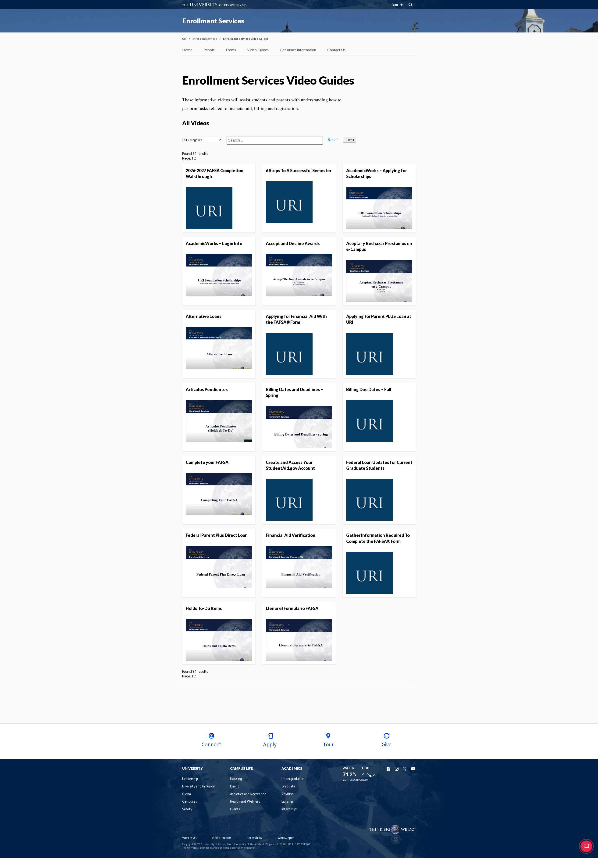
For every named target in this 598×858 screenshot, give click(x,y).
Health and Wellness (245, 802)
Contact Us (336, 49)
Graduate (288, 786)
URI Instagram (397, 769)
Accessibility (254, 838)
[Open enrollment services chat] (586, 846)
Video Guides (258, 49)
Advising (287, 794)
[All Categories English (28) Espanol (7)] (202, 139)
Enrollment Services (213, 21)
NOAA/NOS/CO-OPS (358, 780)
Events (235, 809)
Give (387, 745)
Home (187, 49)
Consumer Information (298, 49)
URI (184, 38)
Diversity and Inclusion (198, 786)
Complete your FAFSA (207, 462)
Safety (187, 809)
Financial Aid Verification (290, 535)
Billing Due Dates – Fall (368, 389)
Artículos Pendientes (207, 389)
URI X (405, 769)
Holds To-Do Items (204, 608)
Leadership (190, 779)
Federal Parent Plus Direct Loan (217, 535)
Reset (332, 139)
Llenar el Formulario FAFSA (292, 608)
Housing (236, 779)
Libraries (287, 802)
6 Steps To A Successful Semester (298, 170)
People (209, 49)
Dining (234, 786)
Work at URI (189, 838)
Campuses (189, 802)
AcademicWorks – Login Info (214, 243)
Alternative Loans (203, 316)
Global (187, 794)
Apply (270, 745)
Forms (231, 49)
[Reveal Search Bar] (410, 4)
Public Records (221, 838)
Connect (211, 745)
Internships (289, 809)
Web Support (286, 838)
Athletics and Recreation (248, 794)
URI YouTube (413, 769)
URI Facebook (389, 769)
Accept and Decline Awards (293, 243)
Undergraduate (292, 779)
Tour (328, 745)
